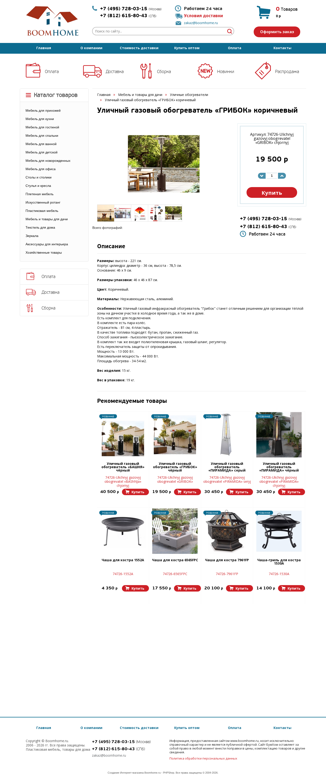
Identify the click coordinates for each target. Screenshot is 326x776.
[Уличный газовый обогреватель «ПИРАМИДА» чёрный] (279, 434)
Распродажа (287, 71)
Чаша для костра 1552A (123, 560)
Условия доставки (203, 16)
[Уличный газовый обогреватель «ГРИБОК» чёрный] (175, 434)
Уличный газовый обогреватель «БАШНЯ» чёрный (122, 467)
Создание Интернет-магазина (126, 772)
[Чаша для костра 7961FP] (227, 531)
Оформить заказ (277, 31)
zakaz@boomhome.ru (201, 23)
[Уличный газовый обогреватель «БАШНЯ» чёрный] (123, 434)
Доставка (115, 71)
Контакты (282, 48)
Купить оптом (187, 48)
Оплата (234, 48)
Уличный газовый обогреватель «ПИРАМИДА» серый (227, 467)
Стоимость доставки (139, 48)
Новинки (225, 71)
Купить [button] (272, 192)
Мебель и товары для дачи (140, 94)
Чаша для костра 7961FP (227, 560)
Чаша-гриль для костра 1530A (279, 562)
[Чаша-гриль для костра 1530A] (279, 531)
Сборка (164, 71)
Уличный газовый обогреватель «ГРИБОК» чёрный (175, 467)
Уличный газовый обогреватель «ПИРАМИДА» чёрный (279, 467)
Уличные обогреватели (189, 94)
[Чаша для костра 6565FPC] (175, 531)
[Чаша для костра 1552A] (123, 531)
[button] (135, 492)
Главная (43, 48)
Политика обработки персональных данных (203, 758)
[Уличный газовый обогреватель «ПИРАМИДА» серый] (227, 434)
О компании (91, 48)
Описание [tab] (111, 247)
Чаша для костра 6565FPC (175, 560)
